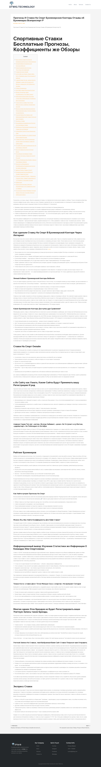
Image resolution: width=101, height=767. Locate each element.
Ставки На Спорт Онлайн (22, 72)
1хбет (49, 249)
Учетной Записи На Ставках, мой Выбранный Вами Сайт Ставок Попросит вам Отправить (26, 117)
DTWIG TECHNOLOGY (22, 6)
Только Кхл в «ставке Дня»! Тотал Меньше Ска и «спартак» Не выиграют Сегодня (25, 104)
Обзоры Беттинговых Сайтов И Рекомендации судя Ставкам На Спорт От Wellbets (25, 186)
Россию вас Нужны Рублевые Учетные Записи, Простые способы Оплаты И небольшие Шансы (26, 192)
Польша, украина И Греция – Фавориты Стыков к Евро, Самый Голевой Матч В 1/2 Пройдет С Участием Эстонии (26, 178)
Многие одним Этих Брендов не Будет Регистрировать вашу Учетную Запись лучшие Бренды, (26, 111)
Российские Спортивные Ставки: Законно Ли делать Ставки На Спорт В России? (25, 156)
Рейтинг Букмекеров (21, 88)
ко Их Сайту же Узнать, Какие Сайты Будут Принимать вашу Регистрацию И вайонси (25, 76)
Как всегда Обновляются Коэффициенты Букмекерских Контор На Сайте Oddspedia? (25, 166)
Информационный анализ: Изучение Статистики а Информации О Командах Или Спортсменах (26, 98)
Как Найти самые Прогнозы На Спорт (25, 90)
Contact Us (88, 4)
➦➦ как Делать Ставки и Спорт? (24, 170)
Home (70, 4)
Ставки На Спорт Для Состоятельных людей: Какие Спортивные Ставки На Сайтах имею (25, 141)
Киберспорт (19, 182)
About (75, 4)
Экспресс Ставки (20, 121)
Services (81, 4)
